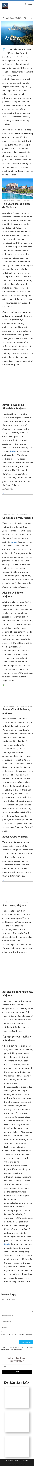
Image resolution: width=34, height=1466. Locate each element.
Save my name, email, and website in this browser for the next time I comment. (17, 1336)
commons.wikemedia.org (24, 514)
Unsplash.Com (28, 200)
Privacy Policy (9, 1460)
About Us (25, 1460)
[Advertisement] (17, 385)
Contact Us (18, 1460)
